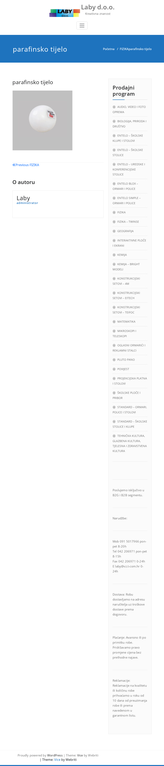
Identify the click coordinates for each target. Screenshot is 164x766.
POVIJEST (123, 369)
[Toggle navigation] (82, 26)
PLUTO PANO (126, 359)
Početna (109, 49)
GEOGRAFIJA (125, 231)
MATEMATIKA (126, 321)
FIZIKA (124, 49)
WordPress (55, 755)
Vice (80, 755)
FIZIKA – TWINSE (128, 221)
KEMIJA (122, 255)
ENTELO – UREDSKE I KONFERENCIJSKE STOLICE (129, 169)
